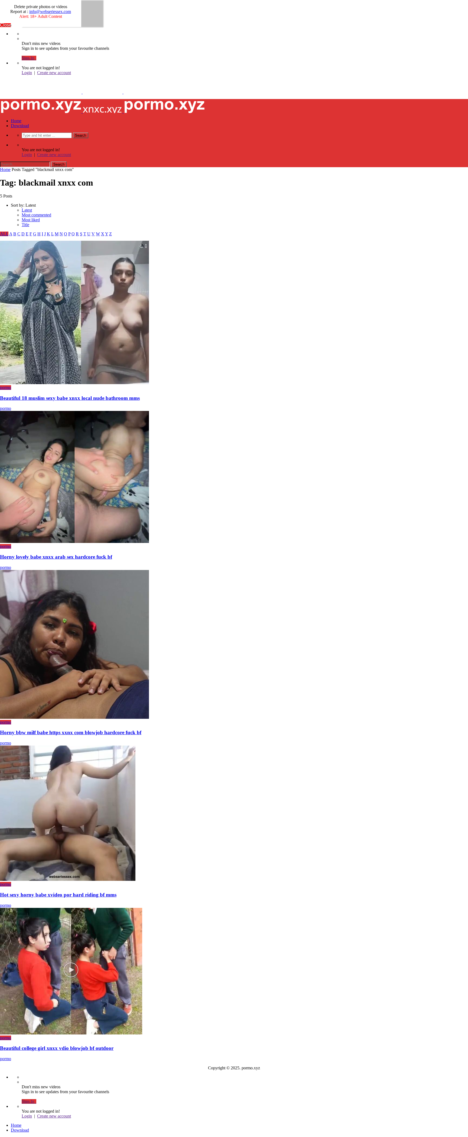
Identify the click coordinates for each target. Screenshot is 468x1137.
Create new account (54, 72)
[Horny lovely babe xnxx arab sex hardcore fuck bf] (74, 541)
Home (16, 120)
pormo (5, 387)
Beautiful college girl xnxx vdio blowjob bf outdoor (56, 1048)
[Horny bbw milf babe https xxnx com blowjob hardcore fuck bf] (74, 717)
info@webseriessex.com (50, 11)
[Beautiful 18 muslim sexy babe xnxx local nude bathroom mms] (74, 382)
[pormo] (102, 92)
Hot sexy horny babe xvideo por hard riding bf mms (58, 895)
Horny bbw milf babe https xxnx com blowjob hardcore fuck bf (70, 732)
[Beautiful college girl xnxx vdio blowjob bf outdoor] (71, 1033)
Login (27, 72)
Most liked (31, 219)
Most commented (36, 215)
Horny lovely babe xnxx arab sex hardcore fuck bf (56, 557)
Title (25, 224)
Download (20, 125)
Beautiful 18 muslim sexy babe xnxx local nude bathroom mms (70, 398)
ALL (4, 234)
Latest (27, 210)
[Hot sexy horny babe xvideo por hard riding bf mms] (67, 879)
